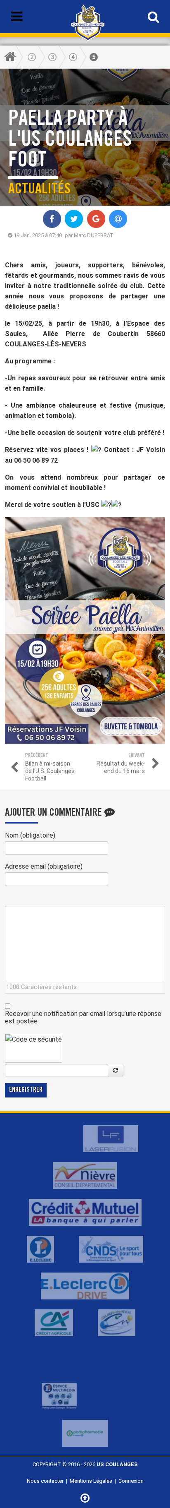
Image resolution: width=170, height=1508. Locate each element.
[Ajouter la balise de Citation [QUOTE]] (71, 899)
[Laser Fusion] (110, 1138)
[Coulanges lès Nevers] (116, 1322)
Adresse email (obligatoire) (44, 866)
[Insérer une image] (51, 899)
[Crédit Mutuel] (85, 1212)
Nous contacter (45, 1481)
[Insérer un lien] (61, 899)
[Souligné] (30, 899)
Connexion (131, 1481)
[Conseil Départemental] (85, 1175)
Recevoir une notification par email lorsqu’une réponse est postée (83, 1017)
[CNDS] (111, 1249)
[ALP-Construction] (45, 1138)
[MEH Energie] (59, 1359)
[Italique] (20, 899)
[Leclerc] (40, 1249)
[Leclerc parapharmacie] (85, 1433)
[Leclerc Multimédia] (59, 1396)
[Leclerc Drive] (85, 1285)
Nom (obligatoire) (30, 835)
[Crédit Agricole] (54, 1322)
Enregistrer (25, 1090)
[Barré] (40, 899)
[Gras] (9, 899)
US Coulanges (117, 1464)
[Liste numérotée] (82, 899)
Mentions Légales (91, 1481)
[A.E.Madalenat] (115, 1396)
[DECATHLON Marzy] (110, 1359)
